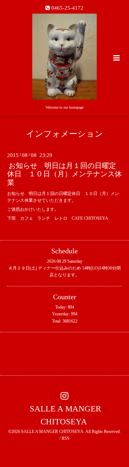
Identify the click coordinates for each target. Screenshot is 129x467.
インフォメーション (64, 133)
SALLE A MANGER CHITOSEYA (65, 415)
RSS (66, 438)
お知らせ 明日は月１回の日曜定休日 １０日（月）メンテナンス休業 (64, 174)
